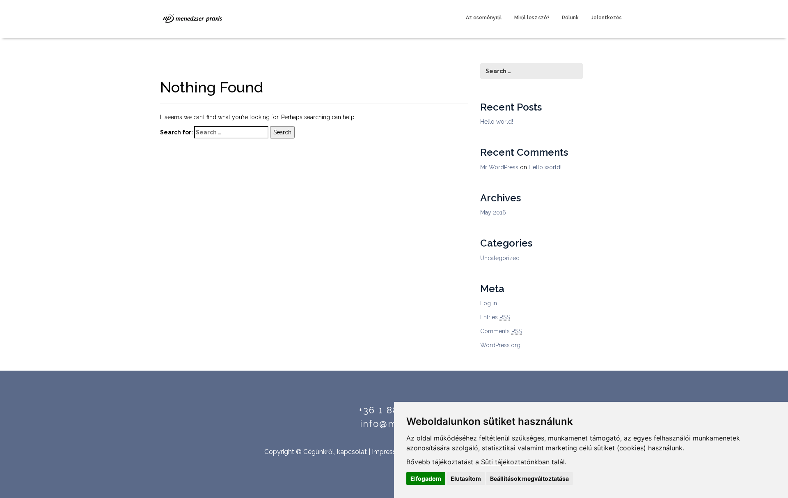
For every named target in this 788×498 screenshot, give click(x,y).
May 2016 (493, 212)
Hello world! (496, 121)
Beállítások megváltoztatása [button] (529, 478)
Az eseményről (484, 18)
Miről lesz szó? (532, 18)
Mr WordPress (499, 167)
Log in (488, 303)
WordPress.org (500, 345)
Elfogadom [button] (425, 478)
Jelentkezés (606, 18)
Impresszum (391, 452)
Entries (495, 317)
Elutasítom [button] (466, 478)
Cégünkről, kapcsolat (335, 452)
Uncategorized (500, 258)
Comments (501, 331)
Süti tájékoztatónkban (515, 462)
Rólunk (570, 18)
